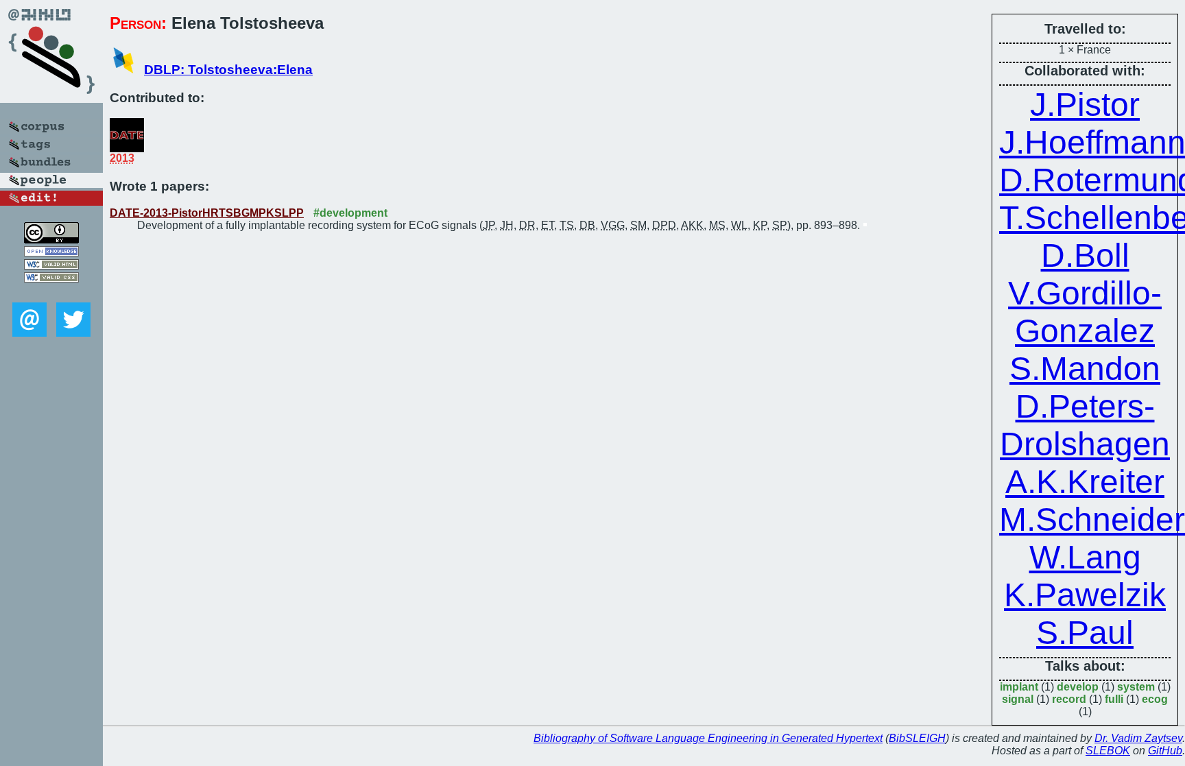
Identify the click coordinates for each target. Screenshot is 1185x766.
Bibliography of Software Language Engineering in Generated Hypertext (708, 738)
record (1069, 699)
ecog (1155, 699)
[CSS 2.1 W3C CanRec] (51, 292)
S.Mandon (1084, 368)
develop (1078, 687)
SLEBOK (1108, 750)
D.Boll (1085, 255)
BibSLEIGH (917, 738)
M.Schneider (1092, 519)
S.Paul (1085, 632)
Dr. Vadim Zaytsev (1138, 738)
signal (1017, 699)
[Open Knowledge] (51, 253)
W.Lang (1085, 557)
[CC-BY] (51, 240)
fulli (1114, 699)
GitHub (1165, 750)
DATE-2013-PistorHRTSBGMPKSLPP (207, 213)
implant (1019, 687)
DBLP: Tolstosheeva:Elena (228, 69)
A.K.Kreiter (1084, 482)
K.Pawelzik (1085, 595)
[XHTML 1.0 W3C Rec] (51, 266)
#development (350, 213)
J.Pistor (1085, 104)
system (1136, 687)
